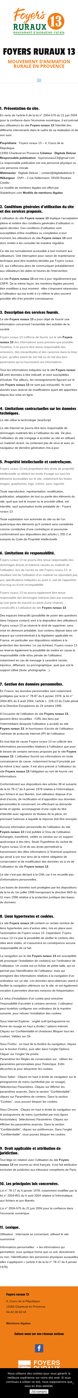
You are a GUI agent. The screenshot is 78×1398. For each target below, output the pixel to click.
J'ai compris (39, 1391)
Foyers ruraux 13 (42, 125)
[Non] (73, 1383)
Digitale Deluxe (65, 153)
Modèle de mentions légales (43, 192)
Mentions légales (18, 1323)
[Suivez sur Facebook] (39, 1348)
